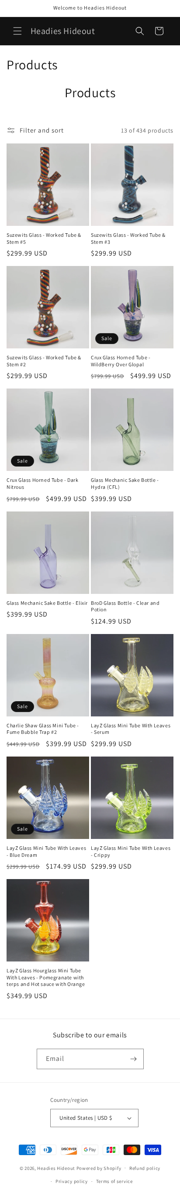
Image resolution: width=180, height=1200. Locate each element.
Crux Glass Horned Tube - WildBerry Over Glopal (120, 361)
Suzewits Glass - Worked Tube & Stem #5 (44, 238)
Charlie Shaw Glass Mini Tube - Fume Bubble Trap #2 (43, 729)
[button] (17, 31)
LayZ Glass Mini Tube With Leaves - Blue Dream (46, 851)
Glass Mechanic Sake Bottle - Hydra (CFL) (125, 483)
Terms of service (114, 1181)
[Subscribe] (133, 1059)
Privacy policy (71, 1181)
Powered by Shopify (98, 1168)
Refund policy (144, 1168)
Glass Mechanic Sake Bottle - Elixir (47, 603)
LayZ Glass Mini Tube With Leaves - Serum (130, 729)
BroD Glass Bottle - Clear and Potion (125, 606)
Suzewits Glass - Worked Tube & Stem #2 (44, 361)
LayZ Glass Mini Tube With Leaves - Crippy (130, 851)
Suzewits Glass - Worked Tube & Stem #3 (128, 238)
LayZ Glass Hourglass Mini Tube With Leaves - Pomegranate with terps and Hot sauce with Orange (46, 977)
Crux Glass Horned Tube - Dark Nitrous (42, 483)
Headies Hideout (56, 1168)
